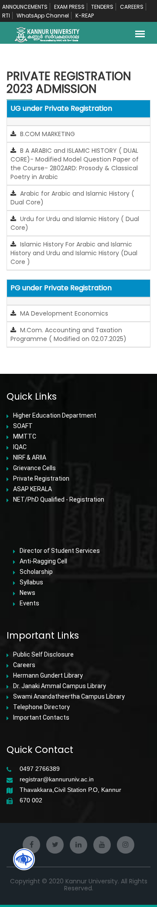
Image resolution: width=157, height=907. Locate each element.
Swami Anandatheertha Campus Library (69, 696)
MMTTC (24, 436)
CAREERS (131, 7)
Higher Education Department (54, 415)
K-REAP (84, 15)
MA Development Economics (63, 313)
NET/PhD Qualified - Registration (58, 499)
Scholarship (36, 571)
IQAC (20, 446)
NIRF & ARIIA (29, 457)
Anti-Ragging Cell (43, 561)
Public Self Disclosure (43, 654)
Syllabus (31, 582)
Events (29, 603)
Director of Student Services (60, 550)
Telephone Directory (41, 706)
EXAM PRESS (69, 7)
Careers (24, 664)
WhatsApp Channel (43, 15)
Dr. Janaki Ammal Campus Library (59, 685)
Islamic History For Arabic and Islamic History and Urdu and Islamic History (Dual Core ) (73, 253)
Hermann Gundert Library (48, 675)
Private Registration (41, 478)
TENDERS (102, 7)
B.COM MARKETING (46, 134)
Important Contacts (41, 717)
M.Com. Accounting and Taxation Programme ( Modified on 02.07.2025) (68, 334)
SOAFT (23, 425)
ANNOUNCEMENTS (25, 7)
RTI (6, 15)
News (27, 592)
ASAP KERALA (32, 488)
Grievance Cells (34, 467)
